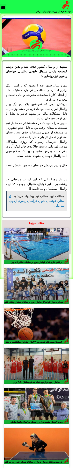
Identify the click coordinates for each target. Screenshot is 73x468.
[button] (3, 7)
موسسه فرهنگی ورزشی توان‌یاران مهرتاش (53, 11)
